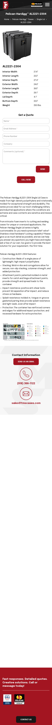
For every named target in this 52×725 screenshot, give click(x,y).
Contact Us (26, 720)
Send (42, 169)
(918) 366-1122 (26, 383)
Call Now (26, 180)
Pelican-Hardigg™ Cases (23, 19)
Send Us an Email (26, 362)
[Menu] (47, 4)
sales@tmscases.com (26, 403)
